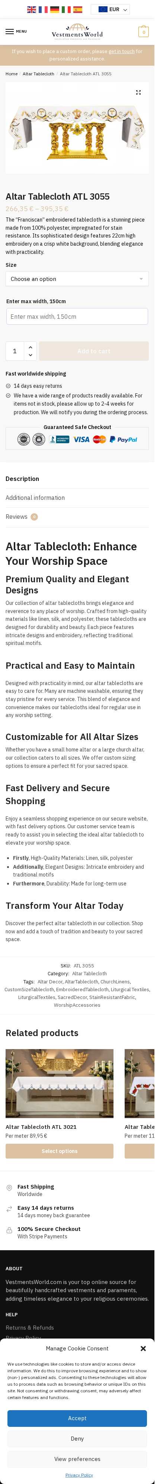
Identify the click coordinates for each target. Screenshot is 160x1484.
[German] (55, 9)
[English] (32, 9)
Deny (77, 1438)
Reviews (20, 516)
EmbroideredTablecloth (82, 989)
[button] (143, 1348)
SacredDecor (72, 997)
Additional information (35, 497)
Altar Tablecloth (38, 73)
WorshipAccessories (77, 1005)
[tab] (77, 479)
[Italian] (66, 9)
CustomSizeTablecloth (29, 989)
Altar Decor (50, 982)
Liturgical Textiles (130, 989)
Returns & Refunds (30, 1327)
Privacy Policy (79, 1475)
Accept (77, 1418)
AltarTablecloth (81, 982)
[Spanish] (78, 9)
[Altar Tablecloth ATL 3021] (59, 1083)
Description (22, 478)
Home (11, 73)
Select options (59, 1151)
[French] (43, 9)
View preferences (77, 1458)
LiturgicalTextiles (36, 997)
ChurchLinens (115, 982)
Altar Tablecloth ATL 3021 (41, 1126)
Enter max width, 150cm (36, 301)
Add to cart (94, 351)
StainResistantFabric (112, 997)
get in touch (122, 51)
